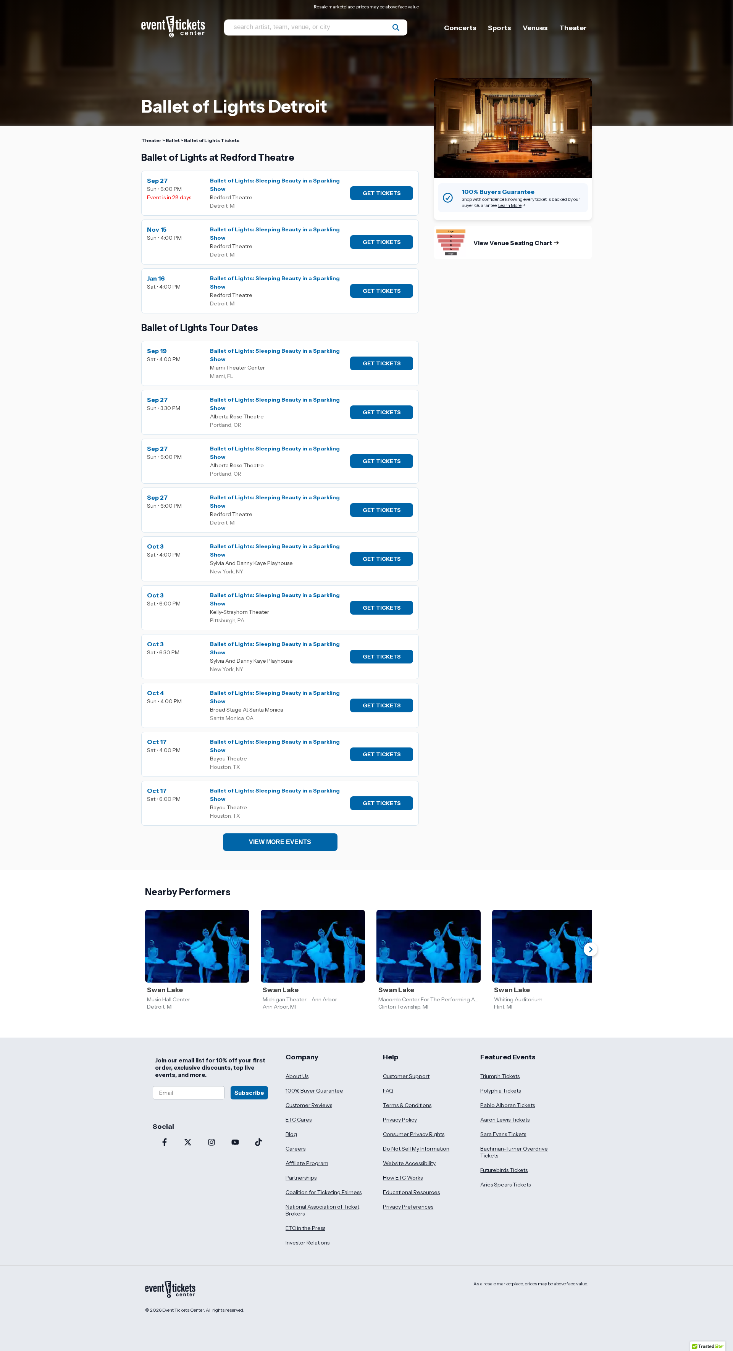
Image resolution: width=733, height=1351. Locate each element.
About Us (297, 1076)
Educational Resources (411, 1192)
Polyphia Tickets (500, 1090)
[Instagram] (211, 1143)
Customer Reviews (309, 1105)
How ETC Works (403, 1177)
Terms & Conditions (407, 1105)
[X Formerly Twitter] (188, 1143)
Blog (291, 1134)
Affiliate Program (307, 1163)
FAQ (388, 1090)
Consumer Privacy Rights (413, 1134)
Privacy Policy (400, 1119)
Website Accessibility (409, 1163)
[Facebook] (164, 1143)
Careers (295, 1148)
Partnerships (301, 1177)
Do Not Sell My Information (416, 1148)
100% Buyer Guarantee (314, 1090)
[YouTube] (235, 1143)
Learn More (509, 205)
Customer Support (406, 1076)
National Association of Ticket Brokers (322, 1210)
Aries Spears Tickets (505, 1184)
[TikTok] (258, 1143)
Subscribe (249, 1092)
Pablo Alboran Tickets (507, 1105)
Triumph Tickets (500, 1076)
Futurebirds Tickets (504, 1170)
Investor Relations (307, 1242)
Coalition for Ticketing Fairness (324, 1192)
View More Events (280, 842)
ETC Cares (299, 1119)
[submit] (396, 27)
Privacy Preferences (408, 1206)
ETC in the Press (305, 1228)
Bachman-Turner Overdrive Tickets (514, 1152)
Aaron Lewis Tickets (505, 1119)
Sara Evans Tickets (503, 1134)
